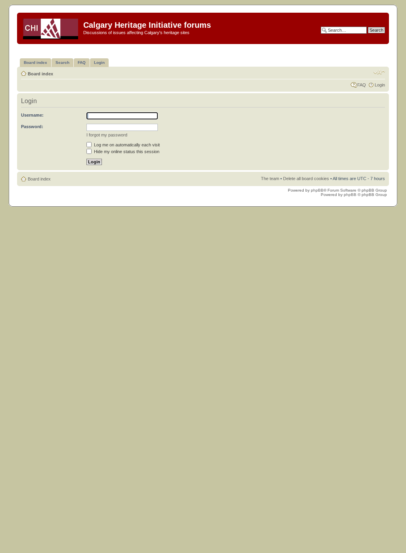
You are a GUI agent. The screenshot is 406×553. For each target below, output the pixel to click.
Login (380, 85)
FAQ (361, 85)
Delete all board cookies (306, 178)
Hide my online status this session (126, 151)
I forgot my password (106, 134)
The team (270, 178)
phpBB (317, 190)
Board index (40, 73)
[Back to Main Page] (51, 27)
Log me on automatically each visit (126, 144)
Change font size (379, 72)
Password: (32, 126)
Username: (32, 115)
